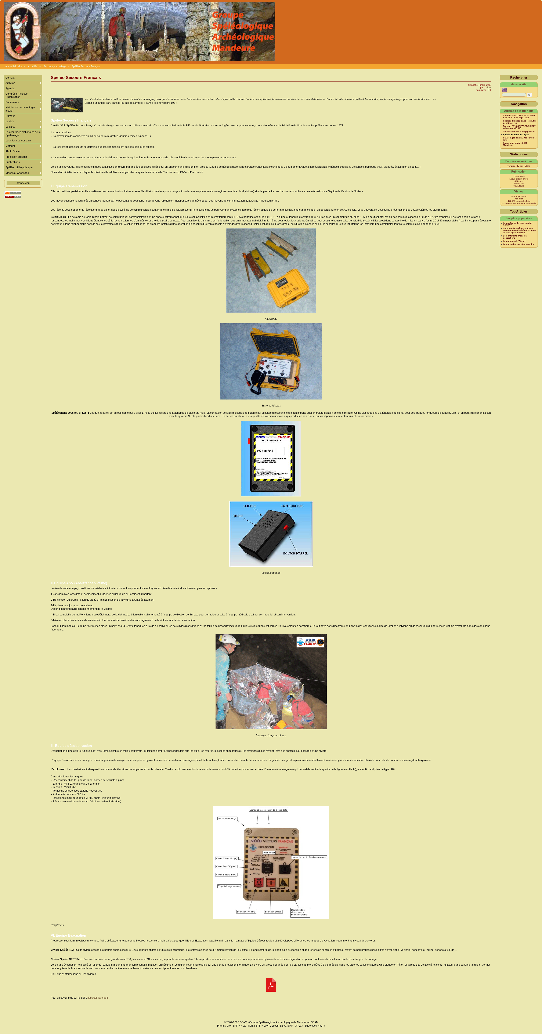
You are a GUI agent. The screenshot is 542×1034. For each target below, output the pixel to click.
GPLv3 (299, 1025)
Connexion (23, 183)
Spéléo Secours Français (86, 66)
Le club (10, 121)
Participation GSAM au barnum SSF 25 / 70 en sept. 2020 (519, 117)
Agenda (10, 88)
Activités (32, 66)
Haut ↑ (321, 1025)
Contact (10, 77)
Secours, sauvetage (54, 66)
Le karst (10, 126)
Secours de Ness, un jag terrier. (519, 131)
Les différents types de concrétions (515, 237)
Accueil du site (13, 66)
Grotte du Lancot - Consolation (518, 244)
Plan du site (224, 1025)
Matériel (10, 146)
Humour (10, 116)
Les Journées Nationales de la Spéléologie (23, 134)
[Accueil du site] (139, 32)
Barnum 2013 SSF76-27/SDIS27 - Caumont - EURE (519, 127)
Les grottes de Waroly (514, 241)
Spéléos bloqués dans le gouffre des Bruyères (519, 122)
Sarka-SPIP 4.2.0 (258, 1025)
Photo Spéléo (13, 151)
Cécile (488, 87)
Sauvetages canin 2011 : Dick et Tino (519, 139)
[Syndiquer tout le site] (12, 192)
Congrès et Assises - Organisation (17, 95)
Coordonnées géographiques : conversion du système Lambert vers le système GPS (519, 230)
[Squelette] (12, 196)
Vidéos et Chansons (17, 172)
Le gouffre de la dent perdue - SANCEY (518, 224)
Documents (12, 102)
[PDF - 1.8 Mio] (271, 985)
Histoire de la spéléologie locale (20, 109)
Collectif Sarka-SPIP (281, 1025)
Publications (13, 162)
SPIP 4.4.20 (239, 1025)
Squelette (310, 1025)
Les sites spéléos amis (19, 140)
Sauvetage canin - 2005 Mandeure (515, 144)
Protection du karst (16, 156)
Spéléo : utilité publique (19, 167)
